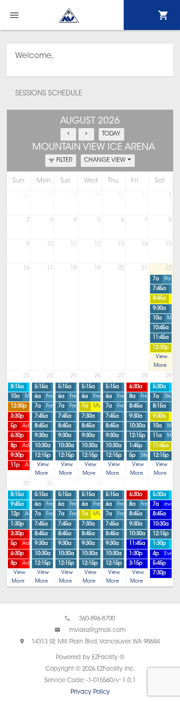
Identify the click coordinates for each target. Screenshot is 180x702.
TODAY (111, 134)
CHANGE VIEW (105, 160)
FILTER (64, 160)
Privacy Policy (90, 692)
